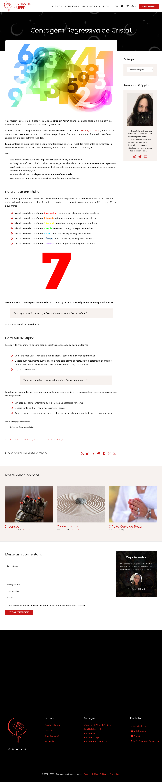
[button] (122, 6)
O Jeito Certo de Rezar (126, 526)
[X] (82, 453)
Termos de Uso (91, 774)
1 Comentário (76, 530)
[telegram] (21, 749)
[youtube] (17, 749)
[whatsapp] (25, 749)
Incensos (12, 526)
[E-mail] (114, 453)
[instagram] (13, 749)
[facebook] (9, 749)
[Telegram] (98, 453)
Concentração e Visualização (46, 440)
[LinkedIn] (88, 453)
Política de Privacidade (110, 774)
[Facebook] (77, 453)
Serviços (89, 718)
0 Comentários (27, 530)
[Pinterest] (109, 453)
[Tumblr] (103, 453)
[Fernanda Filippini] (17, 717)
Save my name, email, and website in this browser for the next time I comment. (47, 605)
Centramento (67, 526)
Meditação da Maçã (90, 130)
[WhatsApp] (93, 453)
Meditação (60, 440)
